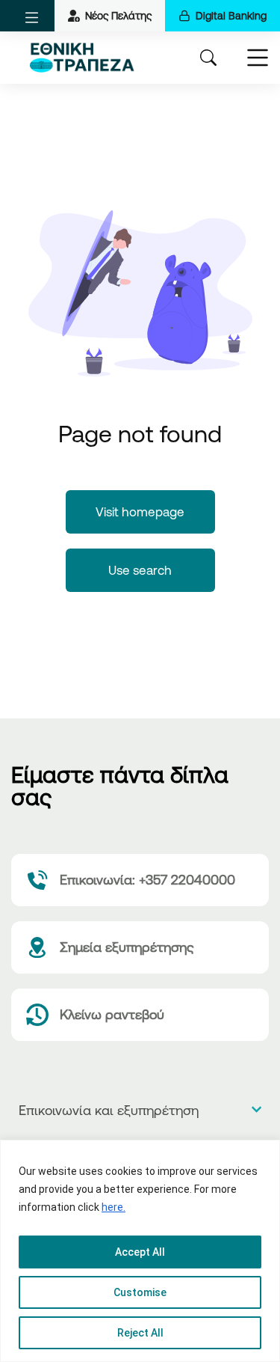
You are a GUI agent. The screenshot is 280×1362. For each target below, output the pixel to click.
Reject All (140, 1333)
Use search (140, 570)
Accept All (140, 1252)
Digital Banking (231, 16)
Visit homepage (140, 511)
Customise (140, 1292)
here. (113, 1207)
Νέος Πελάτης (118, 16)
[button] (31, 17)
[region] (140, 1251)
